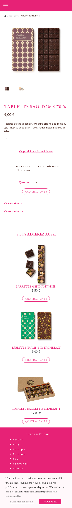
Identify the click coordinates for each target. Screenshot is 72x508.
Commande (20, 463)
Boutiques (20, 454)
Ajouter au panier (36, 191)
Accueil (9, 16)
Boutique (19, 449)
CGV (15, 458)
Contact (18, 468)
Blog (16, 444)
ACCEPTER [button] (50, 501)
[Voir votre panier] (66, 5)
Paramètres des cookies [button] (22, 501)
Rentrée (16, 16)
